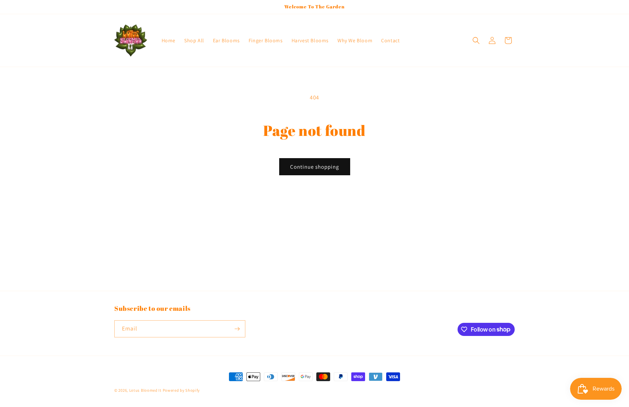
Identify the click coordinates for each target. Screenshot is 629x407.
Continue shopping (314, 166)
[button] (476, 40)
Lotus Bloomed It (145, 390)
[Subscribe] (237, 328)
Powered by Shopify (181, 390)
